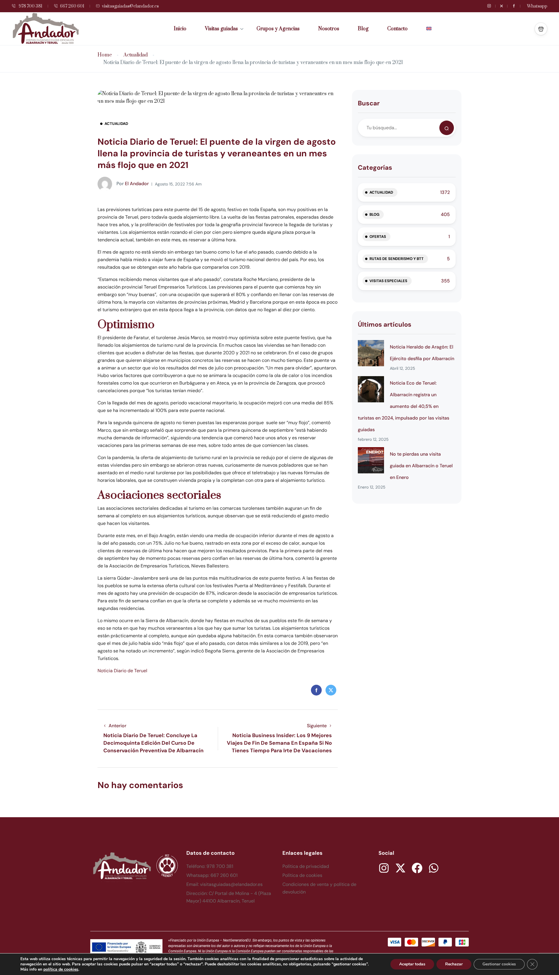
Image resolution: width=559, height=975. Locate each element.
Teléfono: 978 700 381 (209, 866)
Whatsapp (537, 6)
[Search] (446, 128)
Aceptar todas (412, 964)
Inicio (180, 29)
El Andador (132, 184)
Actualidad (135, 55)
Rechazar (454, 964)
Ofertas (377, 236)
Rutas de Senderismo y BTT (396, 258)
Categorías (375, 167)
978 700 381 (30, 6)
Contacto (397, 29)
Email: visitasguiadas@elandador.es (224, 884)
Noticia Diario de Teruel (122, 671)
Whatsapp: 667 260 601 (212, 875)
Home (105, 55)
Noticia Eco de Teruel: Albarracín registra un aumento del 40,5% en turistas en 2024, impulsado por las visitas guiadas (403, 406)
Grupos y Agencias (278, 29)
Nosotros (328, 29)
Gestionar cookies (499, 964)
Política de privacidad (305, 866)
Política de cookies (302, 875)
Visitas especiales (388, 280)
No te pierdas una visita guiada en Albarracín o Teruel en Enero (421, 465)
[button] (541, 28)
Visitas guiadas (221, 29)
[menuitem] (429, 29)
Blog (363, 29)
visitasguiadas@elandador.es (130, 6)
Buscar (369, 103)
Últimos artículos (384, 324)
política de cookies (60, 969)
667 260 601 (72, 6)
